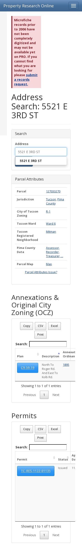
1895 (66, 365)
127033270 (53, 191)
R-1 (48, 211)
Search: (21, 344)
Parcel (21, 191)
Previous (29, 395)
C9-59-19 (27, 367)
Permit (22, 459)
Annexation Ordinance (71, 354)
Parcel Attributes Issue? (41, 272)
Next (55, 395)
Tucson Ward (26, 224)
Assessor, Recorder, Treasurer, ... (54, 252)
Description (50, 356)
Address (21, 144)
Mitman (51, 232)
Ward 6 (51, 224)
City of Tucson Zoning (27, 214)
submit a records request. (26, 79)
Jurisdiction (25, 199)
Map (49, 264)
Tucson (51, 199)
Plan (20, 356)
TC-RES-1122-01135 (36, 471)
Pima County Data (26, 250)
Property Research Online (28, 5)
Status (63, 459)
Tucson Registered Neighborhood (27, 236)
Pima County (55, 201)
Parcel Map (25, 264)
